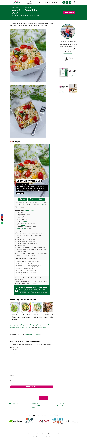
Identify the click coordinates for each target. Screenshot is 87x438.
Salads (18, 324)
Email (12, 381)
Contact (34, 407)
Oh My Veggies (15, 7)
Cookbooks (39, 2)
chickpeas (24, 221)
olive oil (23, 225)
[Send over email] (2, 223)
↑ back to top (43, 398)
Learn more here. (68, 53)
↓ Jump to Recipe (69, 12)
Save (41, 199)
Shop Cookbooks (13, 403)
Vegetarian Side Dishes (25, 327)
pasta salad (44, 327)
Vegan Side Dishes (18, 325)
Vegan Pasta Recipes (34, 324)
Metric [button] (32, 210)
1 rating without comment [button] (32, 334)
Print (23, 199)
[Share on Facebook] (2, 215)
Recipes (22, 7)
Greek (39, 327)
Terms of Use (59, 405)
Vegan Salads (28, 7)
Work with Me (36, 405)
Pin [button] (32, 199)
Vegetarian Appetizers (45, 325)
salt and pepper (21, 228)
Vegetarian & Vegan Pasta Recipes (31, 325)
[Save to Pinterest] (2, 217)
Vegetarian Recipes (14, 327)
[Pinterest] (67, 2)
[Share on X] (2, 220)
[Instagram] (70, 2)
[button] (12, 13)
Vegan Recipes (43, 324)
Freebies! (55, 2)
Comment (13, 353)
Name (12, 375)
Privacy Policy (60, 403)
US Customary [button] (26, 210)
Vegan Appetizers (24, 324)
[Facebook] (63, 2)
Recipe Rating (14, 347)
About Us (47, 2)
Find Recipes (29, 2)
